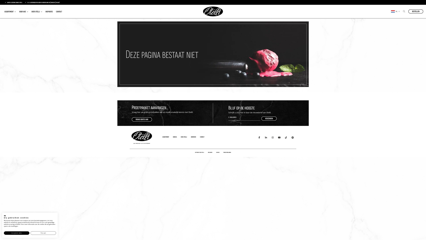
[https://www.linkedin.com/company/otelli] (266, 137)
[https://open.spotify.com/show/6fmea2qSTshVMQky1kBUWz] (293, 137)
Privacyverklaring (227, 152)
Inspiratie (49, 11)
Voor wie (22, 11)
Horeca (175, 137)
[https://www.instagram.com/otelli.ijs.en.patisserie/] (273, 137)
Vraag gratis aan (142, 119)
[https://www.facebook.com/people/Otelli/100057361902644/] (259, 137)
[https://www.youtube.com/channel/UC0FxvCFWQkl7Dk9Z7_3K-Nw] (279, 137)
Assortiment (9, 11)
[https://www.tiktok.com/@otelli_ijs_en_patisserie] (286, 137)
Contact (59, 11)
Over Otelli (36, 11)
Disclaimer (210, 152)
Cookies (217, 152)
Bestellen (415, 11)
